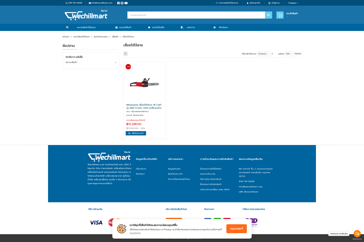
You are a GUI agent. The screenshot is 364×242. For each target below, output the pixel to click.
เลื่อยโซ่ (115, 36)
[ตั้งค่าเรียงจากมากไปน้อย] (272, 54)
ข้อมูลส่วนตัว (174, 168)
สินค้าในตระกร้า (175, 173)
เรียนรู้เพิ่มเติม (135, 233)
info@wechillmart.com (101, 2)
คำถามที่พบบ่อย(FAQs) (179, 179)
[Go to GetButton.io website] (357, 239)
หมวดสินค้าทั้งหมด (86, 27)
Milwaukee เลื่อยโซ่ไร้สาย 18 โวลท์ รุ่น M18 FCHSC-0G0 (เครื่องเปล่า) (143, 106)
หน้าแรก (66, 36)
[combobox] (199, 15)
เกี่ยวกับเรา (141, 168)
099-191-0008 (75, 2)
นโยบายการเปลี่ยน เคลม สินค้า (215, 189)
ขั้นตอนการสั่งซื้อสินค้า (211, 168)
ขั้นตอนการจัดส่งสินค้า (211, 184)
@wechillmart (251, 191)
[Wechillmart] (86, 15)
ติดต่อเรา (140, 173)
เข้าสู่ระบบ (276, 2)
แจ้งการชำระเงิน (207, 173)
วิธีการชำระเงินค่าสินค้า (211, 179)
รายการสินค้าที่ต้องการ (228, 2)
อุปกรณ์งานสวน (101, 36)
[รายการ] (125, 54)
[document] (182, 229)
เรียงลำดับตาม (249, 53)
